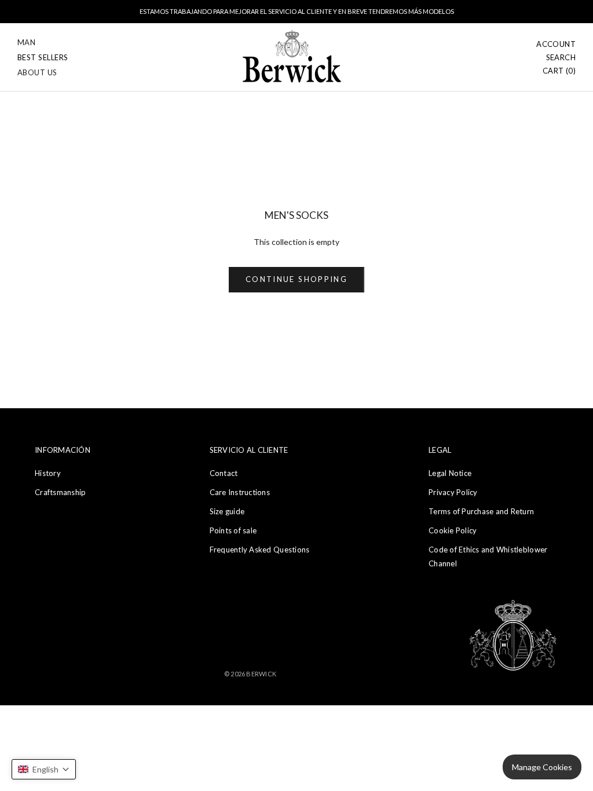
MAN (26, 42)
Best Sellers (42, 57)
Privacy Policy (453, 492)
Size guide (227, 511)
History (48, 473)
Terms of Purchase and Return (481, 511)
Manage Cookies (542, 767)
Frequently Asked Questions (260, 549)
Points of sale (233, 530)
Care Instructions (240, 492)
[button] (43, 769)
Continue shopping (296, 279)
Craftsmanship (60, 492)
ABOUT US (37, 72)
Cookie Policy (453, 530)
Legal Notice (450, 473)
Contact (224, 473)
